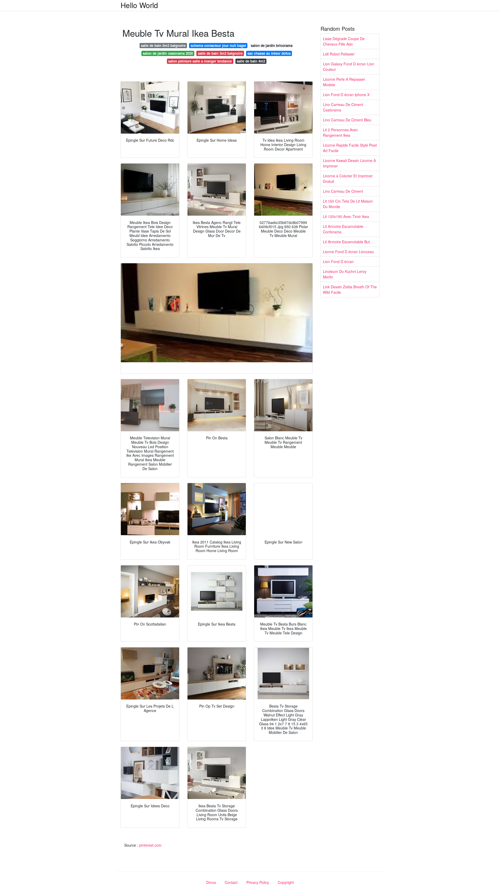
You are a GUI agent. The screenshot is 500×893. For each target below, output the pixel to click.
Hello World (139, 5)
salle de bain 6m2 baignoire (163, 45)
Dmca (211, 882)
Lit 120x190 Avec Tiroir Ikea (346, 216)
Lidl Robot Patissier (339, 54)
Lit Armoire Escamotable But (346, 241)
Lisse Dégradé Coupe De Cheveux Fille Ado (344, 41)
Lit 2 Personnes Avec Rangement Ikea (340, 132)
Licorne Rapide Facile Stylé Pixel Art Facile (350, 147)
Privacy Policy (257, 882)
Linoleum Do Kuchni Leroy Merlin (344, 274)
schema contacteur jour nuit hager (218, 45)
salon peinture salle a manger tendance (200, 61)
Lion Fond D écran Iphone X (346, 94)
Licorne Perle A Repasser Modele (344, 82)
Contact (231, 882)
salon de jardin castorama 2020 (168, 53)
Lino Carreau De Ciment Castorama (343, 107)
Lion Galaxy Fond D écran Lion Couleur (348, 66)
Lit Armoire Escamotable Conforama (343, 229)
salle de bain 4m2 (251, 61)
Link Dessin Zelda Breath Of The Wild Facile (350, 289)
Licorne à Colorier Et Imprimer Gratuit (348, 178)
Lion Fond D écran (338, 261)
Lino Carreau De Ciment (343, 191)
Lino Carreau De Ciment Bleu (347, 119)
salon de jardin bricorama (271, 45)
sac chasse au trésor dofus (269, 53)
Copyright (286, 882)
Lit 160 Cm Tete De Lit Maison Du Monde (348, 203)
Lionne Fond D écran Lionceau (348, 251)
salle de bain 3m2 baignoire (220, 53)
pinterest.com (150, 845)
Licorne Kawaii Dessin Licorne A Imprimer (349, 163)
